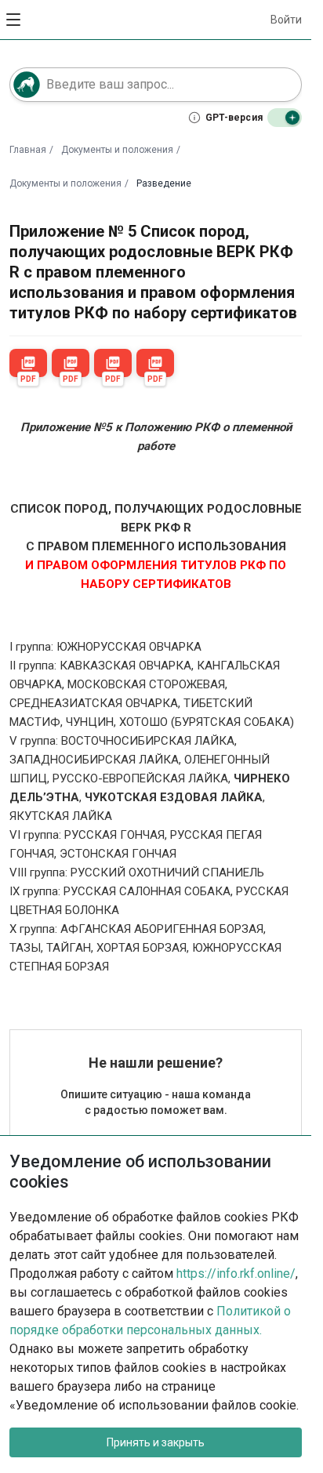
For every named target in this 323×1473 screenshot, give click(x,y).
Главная (27, 149)
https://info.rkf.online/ (236, 1273)
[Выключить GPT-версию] (284, 117)
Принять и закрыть (156, 1442)
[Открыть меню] (14, 20)
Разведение (163, 183)
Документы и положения (117, 149)
